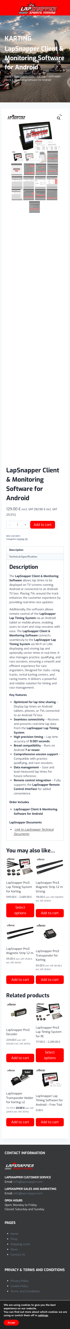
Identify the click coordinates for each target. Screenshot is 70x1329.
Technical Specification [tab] (23, 556)
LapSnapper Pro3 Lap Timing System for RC (48, 1032)
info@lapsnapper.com (28, 1182)
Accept (11, 1322)
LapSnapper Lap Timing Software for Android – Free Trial (49, 1100)
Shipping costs (20, 1244)
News (14, 1249)
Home (14, 1234)
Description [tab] (16, 550)
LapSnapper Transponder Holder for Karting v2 (19, 1098)
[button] (58, 118)
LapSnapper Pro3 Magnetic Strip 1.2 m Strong (49, 887)
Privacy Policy (19, 1281)
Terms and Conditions (25, 1291)
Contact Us (17, 1255)
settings (43, 1315)
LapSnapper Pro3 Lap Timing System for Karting (19, 887)
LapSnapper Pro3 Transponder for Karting (47, 955)
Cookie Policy (19, 1286)
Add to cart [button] (50, 913)
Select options (20, 910)
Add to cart (43, 524)
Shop (14, 1239)
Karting (18, 38)
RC (26, 539)
